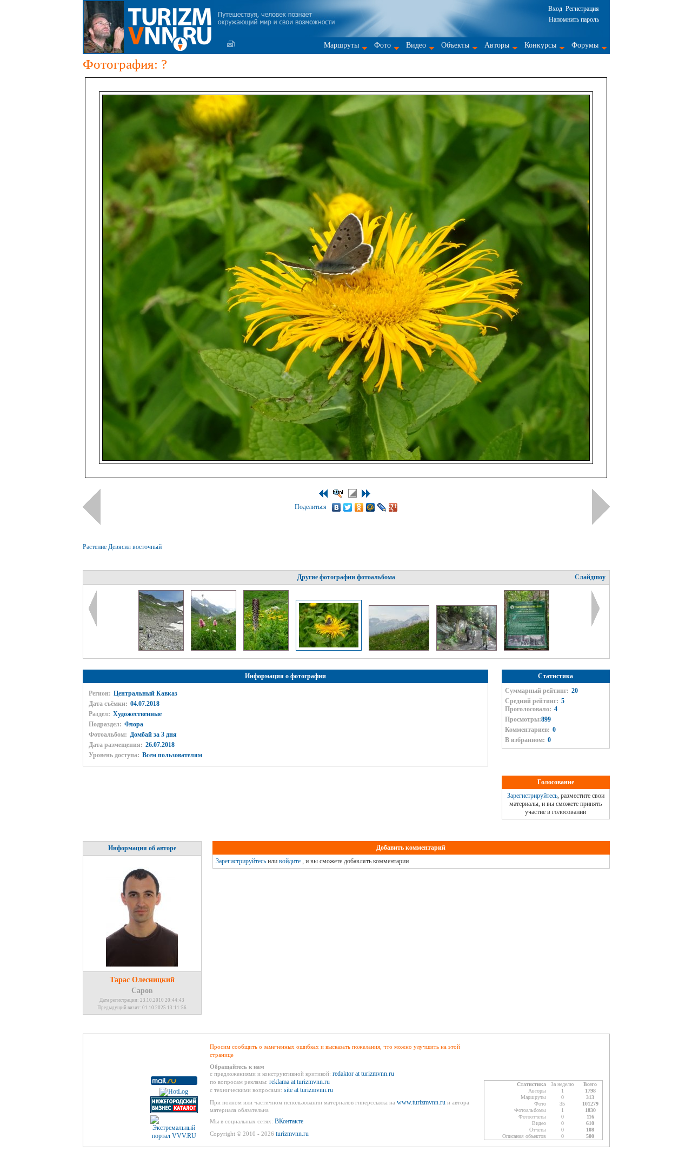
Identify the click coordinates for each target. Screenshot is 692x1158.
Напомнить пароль (574, 19)
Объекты (455, 45)
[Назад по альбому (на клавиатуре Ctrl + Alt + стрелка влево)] (92, 507)
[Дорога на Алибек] (467, 648)
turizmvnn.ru (292, 1133)
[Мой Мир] (370, 507)
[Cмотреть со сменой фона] (352, 493)
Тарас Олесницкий (142, 980)
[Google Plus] (393, 507)
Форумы (584, 45)
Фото (382, 45)
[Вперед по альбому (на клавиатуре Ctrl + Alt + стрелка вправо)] (601, 507)
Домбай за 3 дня (153, 734)
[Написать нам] (231, 44)
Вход (555, 8)
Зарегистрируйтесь (532, 795)
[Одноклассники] (359, 507)
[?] (214, 648)
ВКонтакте (289, 1121)
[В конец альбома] (366, 493)
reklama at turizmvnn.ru (299, 1082)
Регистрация (582, 8)
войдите (290, 861)
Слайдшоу (590, 577)
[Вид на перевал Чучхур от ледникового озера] (161, 648)
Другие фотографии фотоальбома (346, 577)
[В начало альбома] (323, 493)
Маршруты (341, 45)
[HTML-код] (337, 493)
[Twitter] (348, 507)
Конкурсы (540, 45)
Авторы (496, 45)
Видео (416, 45)
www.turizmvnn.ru (421, 1102)
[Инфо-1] (526, 648)
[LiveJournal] (382, 507)
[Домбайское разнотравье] (400, 648)
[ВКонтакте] (336, 507)
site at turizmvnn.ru (308, 1090)
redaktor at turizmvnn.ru (363, 1073)
